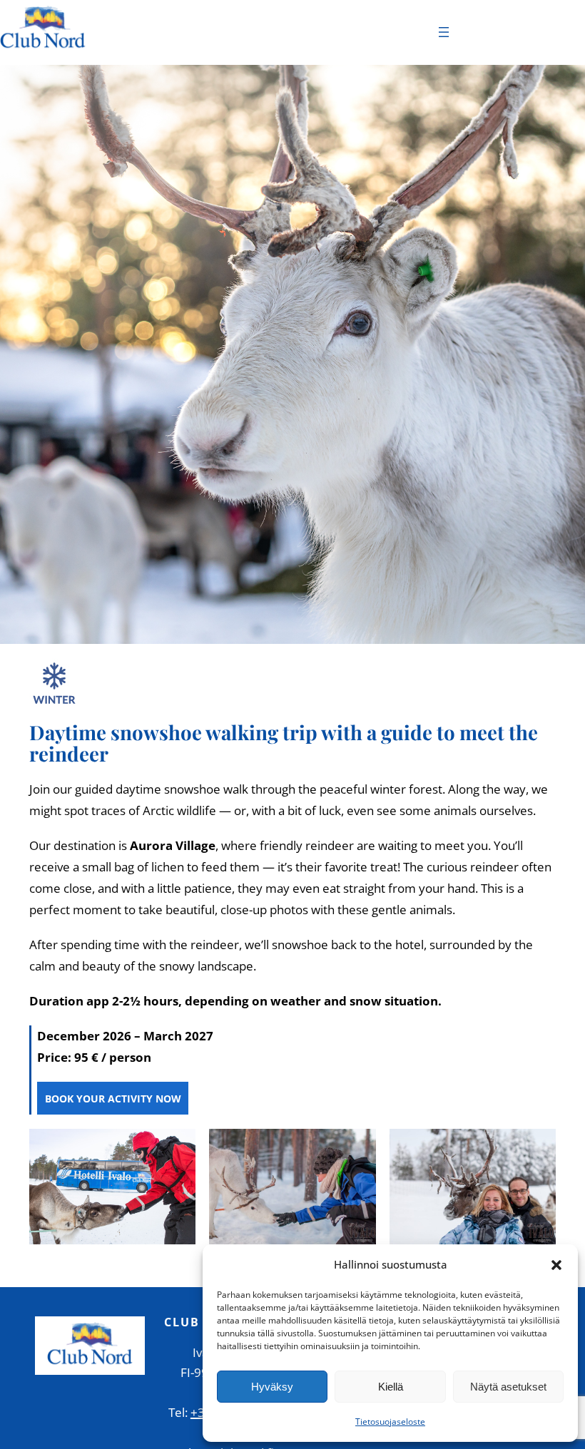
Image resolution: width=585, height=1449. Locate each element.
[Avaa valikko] (443, 32)
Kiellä (390, 1387)
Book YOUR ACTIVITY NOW (113, 1098)
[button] (556, 1265)
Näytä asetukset (508, 1387)
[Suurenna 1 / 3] (177, 1147)
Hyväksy (272, 1387)
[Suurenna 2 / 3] (357, 1147)
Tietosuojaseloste (390, 1421)
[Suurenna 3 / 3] (537, 1147)
